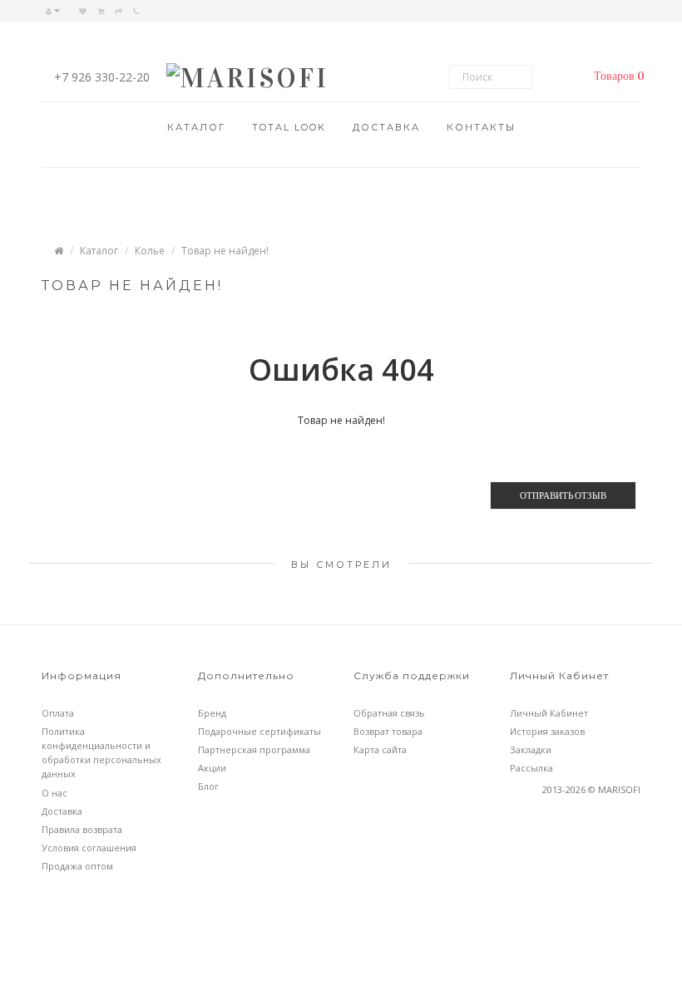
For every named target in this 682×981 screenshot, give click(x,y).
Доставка (386, 127)
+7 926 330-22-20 (102, 77)
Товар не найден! (225, 251)
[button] (615, 76)
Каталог (196, 127)
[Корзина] (100, 10)
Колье (150, 251)
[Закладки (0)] (82, 10)
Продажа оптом (77, 866)
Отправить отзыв (563, 495)
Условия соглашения (89, 847)
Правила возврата (82, 829)
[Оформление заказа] (118, 10)
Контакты (481, 127)
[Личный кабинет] (57, 10)
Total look (289, 127)
